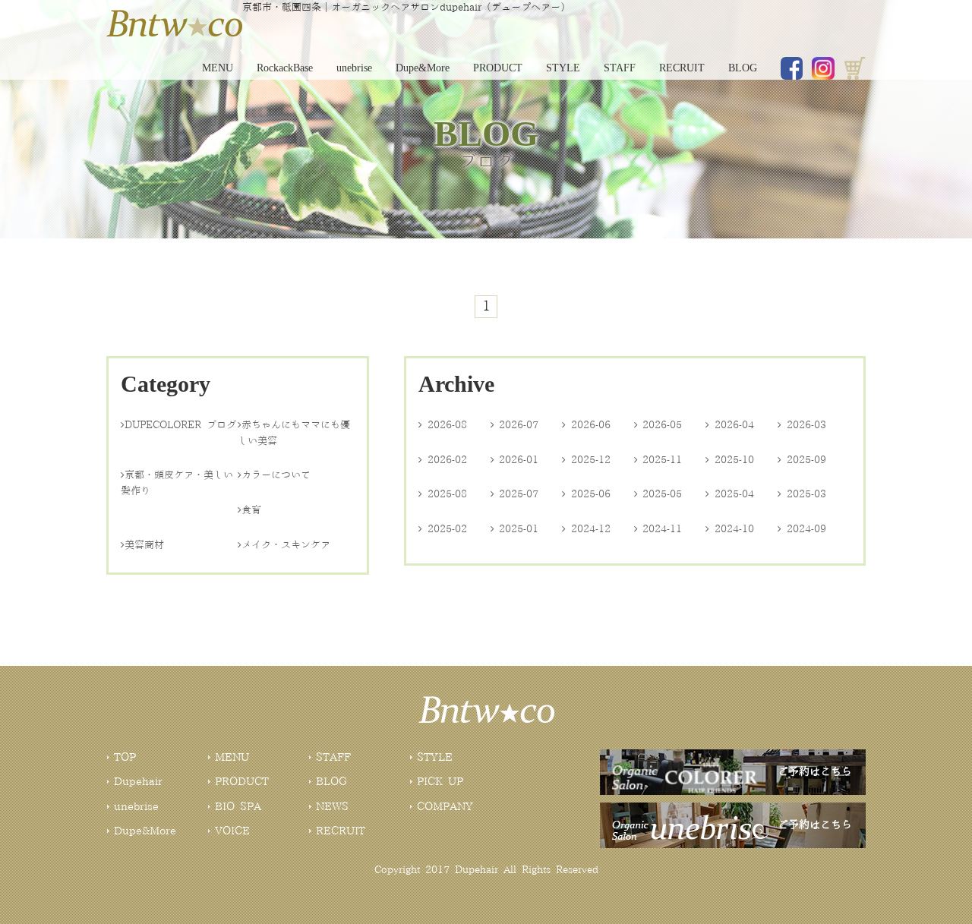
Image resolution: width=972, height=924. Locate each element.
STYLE (563, 68)
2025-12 (586, 460)
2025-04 (729, 494)
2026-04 (729, 425)
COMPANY (445, 807)
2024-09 (802, 529)
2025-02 (442, 529)
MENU (217, 68)
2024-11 (658, 529)
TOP (125, 758)
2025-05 (658, 494)
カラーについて (274, 475)
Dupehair (138, 782)
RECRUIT (682, 68)
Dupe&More (423, 68)
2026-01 (515, 460)
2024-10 (729, 529)
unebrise (354, 68)
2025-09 (802, 460)
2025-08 (442, 494)
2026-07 (515, 425)
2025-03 (802, 494)
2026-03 (802, 425)
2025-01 (515, 529)
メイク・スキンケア (284, 545)
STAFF (620, 68)
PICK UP (440, 782)
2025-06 (586, 494)
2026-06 (586, 425)
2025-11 (658, 460)
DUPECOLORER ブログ (178, 425)
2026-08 (442, 425)
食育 (249, 510)
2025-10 (729, 460)
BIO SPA (238, 807)
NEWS (332, 807)
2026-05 (658, 425)
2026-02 (442, 460)
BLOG (742, 68)
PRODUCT (497, 68)
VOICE (232, 831)
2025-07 (515, 494)
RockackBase (285, 68)
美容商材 (142, 545)
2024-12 (586, 529)
